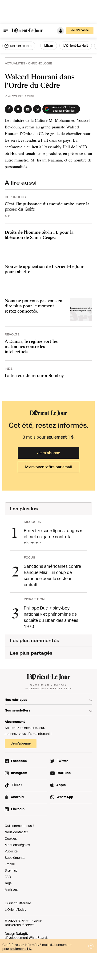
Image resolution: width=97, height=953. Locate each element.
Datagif (21, 934)
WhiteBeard (38, 938)
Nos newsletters (17, 710)
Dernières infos (21, 46)
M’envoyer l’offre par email (48, 467)
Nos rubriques (16, 700)
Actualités (15, 63)
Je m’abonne (48, 452)
